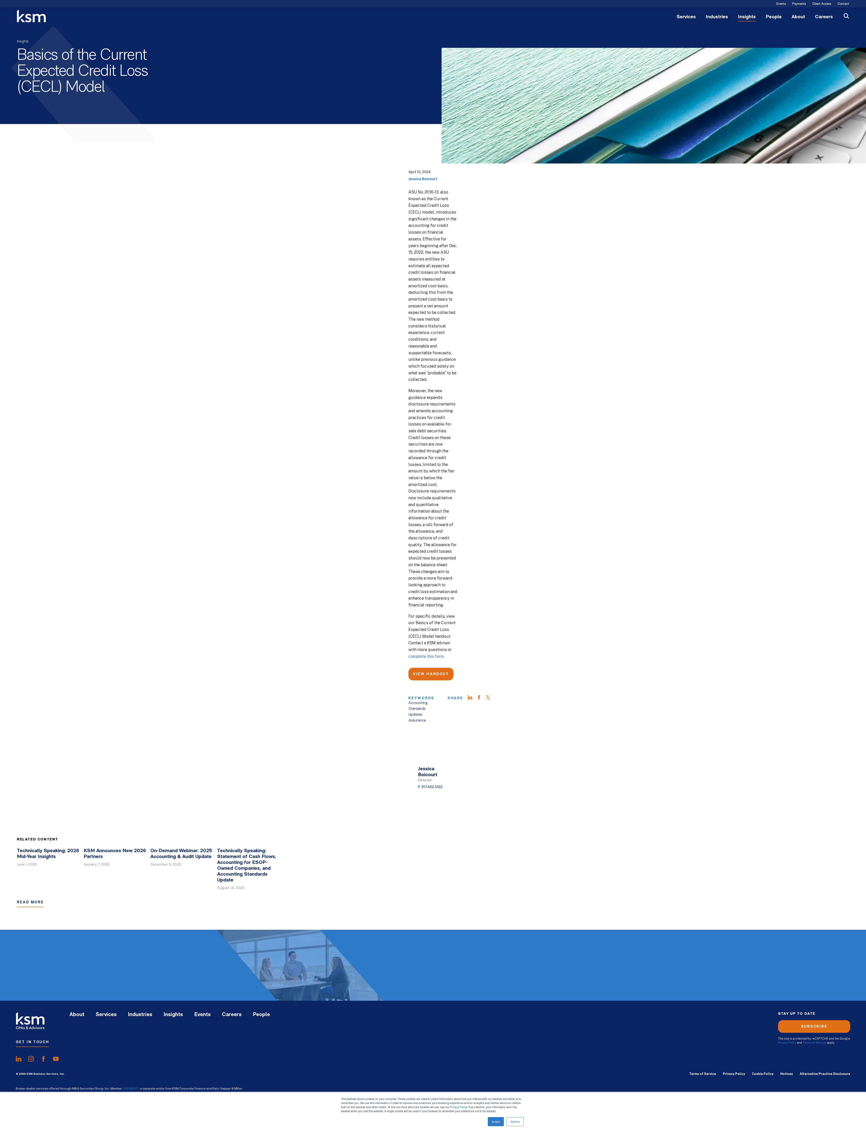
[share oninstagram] (31, 1059)
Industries (717, 17)
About (798, 17)
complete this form (426, 656)
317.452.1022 (431, 787)
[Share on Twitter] (490, 698)
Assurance (417, 720)
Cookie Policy (763, 1074)
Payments (799, 4)
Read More (30, 902)
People (774, 17)
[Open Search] (846, 16)
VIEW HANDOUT (431, 674)
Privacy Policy (458, 1107)
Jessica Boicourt (422, 179)
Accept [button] (496, 1121)
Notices (786, 1074)
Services (686, 17)
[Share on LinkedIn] (472, 698)
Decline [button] (515, 1121)
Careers (824, 17)
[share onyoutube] (56, 1059)
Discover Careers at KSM (769, 976)
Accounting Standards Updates (418, 709)
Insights (747, 17)
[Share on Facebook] (481, 698)
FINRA (127, 1088)
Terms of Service (814, 1042)
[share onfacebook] (43, 1059)
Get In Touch (32, 1042)
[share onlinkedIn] (18, 1059)
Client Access (821, 4)
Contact (843, 4)
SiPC (135, 1088)
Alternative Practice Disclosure (825, 1074)
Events (781, 4)
